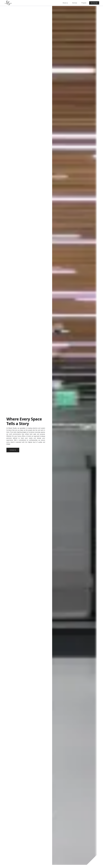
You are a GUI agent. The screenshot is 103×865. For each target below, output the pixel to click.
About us (65, 3)
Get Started (94, 3)
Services (74, 3)
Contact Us (13, 450)
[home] (8, 3)
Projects (84, 3)
